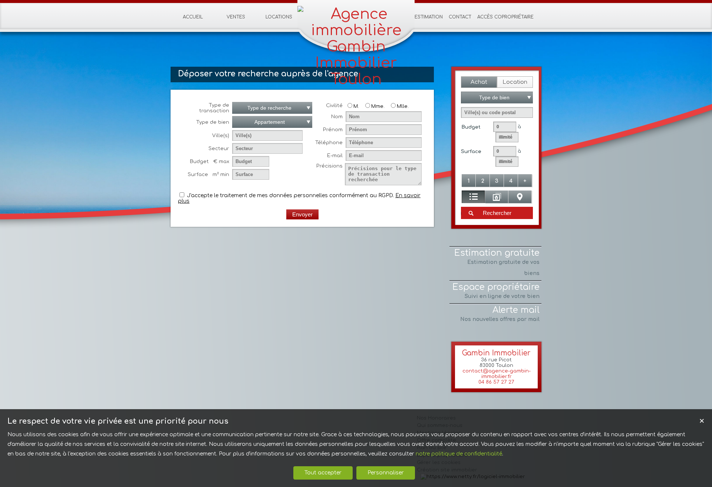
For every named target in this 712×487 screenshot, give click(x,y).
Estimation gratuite (497, 262)
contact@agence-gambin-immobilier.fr (496, 373)
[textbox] (497, 112)
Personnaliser (385, 473)
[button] (479, 82)
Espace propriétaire (496, 290)
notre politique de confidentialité (459, 454)
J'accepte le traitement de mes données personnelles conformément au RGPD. (290, 195)
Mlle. (403, 106)
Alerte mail (500, 313)
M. (356, 106)
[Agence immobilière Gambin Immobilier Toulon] (356, 79)
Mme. (378, 106)
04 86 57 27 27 (496, 382)
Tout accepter (323, 473)
